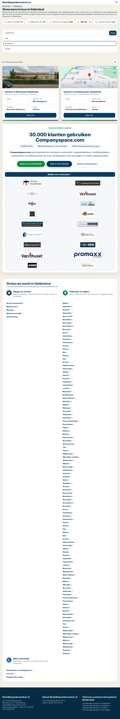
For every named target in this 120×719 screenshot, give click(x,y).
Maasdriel (67, 392)
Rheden (66, 434)
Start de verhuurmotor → (88, 164)
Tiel (64, 447)
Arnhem (66, 310)
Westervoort (68, 460)
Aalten (65, 303)
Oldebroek (67, 414)
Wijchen (66, 464)
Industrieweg (11, 317)
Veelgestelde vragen (14, 677)
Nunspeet (67, 411)
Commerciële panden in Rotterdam (96, 705)
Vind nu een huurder (59, 164)
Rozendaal (67, 441)
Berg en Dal (67, 316)
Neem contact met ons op (52, 703)
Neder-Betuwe (68, 398)
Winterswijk (68, 467)
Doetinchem (68, 342)
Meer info (30, 115)
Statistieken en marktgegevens (19, 670)
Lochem (66, 388)
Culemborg (67, 336)
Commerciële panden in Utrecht (94, 708)
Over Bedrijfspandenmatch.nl (53, 701)
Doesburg (67, 339)
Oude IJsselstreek (70, 421)
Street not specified (14, 303)
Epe (64, 359)
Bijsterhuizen (11, 307)
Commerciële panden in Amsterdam (96, 703)
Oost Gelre (67, 418)
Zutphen (66, 477)
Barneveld (67, 313)
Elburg (65, 356)
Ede (64, 352)
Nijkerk (65, 405)
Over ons (10, 674)
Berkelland (67, 320)
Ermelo (65, 362)
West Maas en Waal (70, 457)
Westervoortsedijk (13, 313)
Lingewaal (67, 382)
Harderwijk (67, 369)
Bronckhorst (68, 326)
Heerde (66, 375)
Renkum (66, 431)
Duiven (65, 349)
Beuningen (67, 323)
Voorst (65, 450)
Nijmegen (67, 408)
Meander (10, 310)
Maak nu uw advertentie (31, 164)
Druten (65, 346)
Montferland (68, 395)
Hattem (65, 372)
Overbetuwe (68, 424)
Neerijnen (67, 401)
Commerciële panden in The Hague (96, 710)
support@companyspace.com (14, 705)
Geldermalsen (68, 365)
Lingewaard (67, 385)
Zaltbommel (67, 470)
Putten (65, 428)
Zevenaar (66, 473)
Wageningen (68, 454)
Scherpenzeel (68, 444)
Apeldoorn (67, 306)
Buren (65, 333)
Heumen (66, 378)
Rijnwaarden (68, 437)
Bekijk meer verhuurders (60, 174)
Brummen (67, 329)
